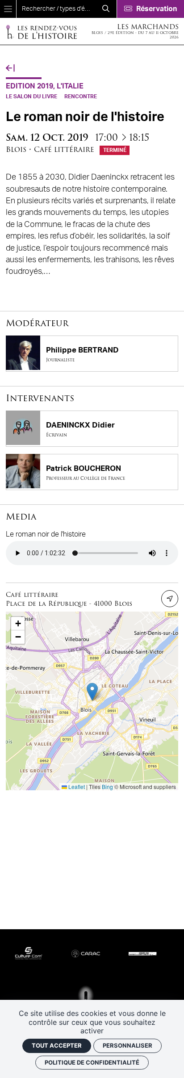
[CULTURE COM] (24, 952)
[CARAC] (81, 952)
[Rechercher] (106, 9)
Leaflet (76, 786)
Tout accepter (57, 1045)
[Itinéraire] (169, 598)
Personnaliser (127, 1045)
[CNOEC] (139, 953)
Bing (107, 786)
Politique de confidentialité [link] (92, 1062)
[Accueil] (41, 31)
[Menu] (8, 9)
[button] (92, 692)
